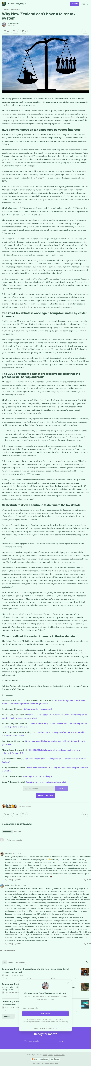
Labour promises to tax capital (38, 709)
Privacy (45, 1055)
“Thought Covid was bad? (12, 972)
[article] (45, 974)
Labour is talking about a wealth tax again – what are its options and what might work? (43, 702)
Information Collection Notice (44, 1021)
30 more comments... (8, 950)
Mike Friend (10, 885)
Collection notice (59, 1055)
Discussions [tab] (20, 962)
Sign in (85, 4)
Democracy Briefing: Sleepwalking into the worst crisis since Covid (35, 969)
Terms (50, 1055)
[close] (68, 983)
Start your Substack (41, 1059)
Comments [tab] (7, 831)
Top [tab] (4, 962)
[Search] (86, 962)
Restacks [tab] (17, 831)
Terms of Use (56, 1019)
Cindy (7, 853)
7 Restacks (29, 806)
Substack (36, 1063)
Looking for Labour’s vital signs (37, 776)
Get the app (55, 1059)
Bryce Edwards (13, 23)
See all (7, 1016)
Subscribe (74, 4)
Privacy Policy (63, 1021)
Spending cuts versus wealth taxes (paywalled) (46, 782)
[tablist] (12, 831)
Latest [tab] (10, 962)
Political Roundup (11, 10)
